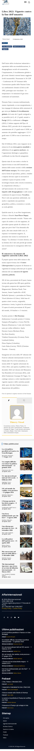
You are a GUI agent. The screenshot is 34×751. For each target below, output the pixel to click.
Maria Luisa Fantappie (12, 689)
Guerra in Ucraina (19, 46)
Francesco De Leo (7, 470)
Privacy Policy (6, 608)
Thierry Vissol (6, 39)
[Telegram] (23, 57)
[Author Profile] (9, 400)
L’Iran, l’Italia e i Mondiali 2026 (12, 682)
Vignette (5, 49)
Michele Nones (6, 558)
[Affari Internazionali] (11, 2)
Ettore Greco (6, 545)
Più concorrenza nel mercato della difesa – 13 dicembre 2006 (9, 553)
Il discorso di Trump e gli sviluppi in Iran (15, 705)
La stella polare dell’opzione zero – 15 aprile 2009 (9, 541)
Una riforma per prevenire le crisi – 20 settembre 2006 (9, 528)
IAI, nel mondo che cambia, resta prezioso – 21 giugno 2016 (10, 490)
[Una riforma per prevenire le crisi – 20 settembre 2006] (26, 530)
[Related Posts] (24, 400)
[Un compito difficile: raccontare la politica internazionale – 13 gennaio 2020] (26, 465)
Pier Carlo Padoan (7, 533)
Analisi (4, 43)
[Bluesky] (18, 617)
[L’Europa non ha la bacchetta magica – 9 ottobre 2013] (26, 504)
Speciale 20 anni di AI (7, 644)
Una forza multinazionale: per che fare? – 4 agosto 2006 (10, 515)
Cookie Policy (17, 608)
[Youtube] (15, 617)
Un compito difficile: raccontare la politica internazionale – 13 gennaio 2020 (9, 464)
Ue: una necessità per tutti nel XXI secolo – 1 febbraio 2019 (10, 478)
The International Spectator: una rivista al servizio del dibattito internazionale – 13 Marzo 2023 (10, 568)
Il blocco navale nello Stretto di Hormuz (15, 693)
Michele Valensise (7, 495)
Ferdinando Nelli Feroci (9, 507)
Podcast (4, 684)
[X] (14, 57)
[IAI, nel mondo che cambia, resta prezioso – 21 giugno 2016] (26, 492)
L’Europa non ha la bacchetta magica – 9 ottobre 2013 (9, 503)
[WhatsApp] (18, 57)
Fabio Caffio (10, 695)
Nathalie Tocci (6, 482)
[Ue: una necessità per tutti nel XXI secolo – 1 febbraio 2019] (26, 479)
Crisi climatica (7, 46)
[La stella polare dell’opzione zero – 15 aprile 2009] (26, 542)
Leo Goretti (5, 574)
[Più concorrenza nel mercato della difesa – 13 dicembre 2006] (26, 555)
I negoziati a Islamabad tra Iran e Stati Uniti (16, 687)
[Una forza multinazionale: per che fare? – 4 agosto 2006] (26, 517)
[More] (27, 57)
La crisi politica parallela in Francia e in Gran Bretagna (10, 451)
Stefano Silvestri (7, 520)
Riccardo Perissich (7, 455)
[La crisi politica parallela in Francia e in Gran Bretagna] (26, 452)
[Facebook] (10, 57)
